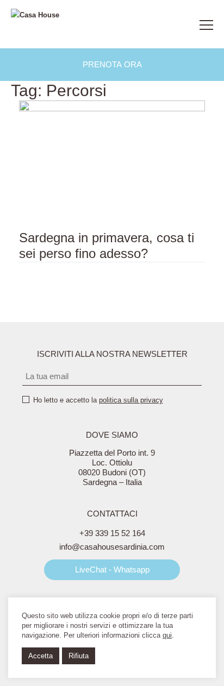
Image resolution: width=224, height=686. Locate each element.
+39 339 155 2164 (153, 25)
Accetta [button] (40, 656)
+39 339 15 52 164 (112, 533)
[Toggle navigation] (206, 25)
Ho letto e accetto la (98, 400)
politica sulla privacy (131, 400)
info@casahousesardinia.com (112, 546)
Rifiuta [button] (79, 656)
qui (167, 635)
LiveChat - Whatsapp (112, 569)
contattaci (178, 25)
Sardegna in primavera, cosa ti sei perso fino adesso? (106, 245)
